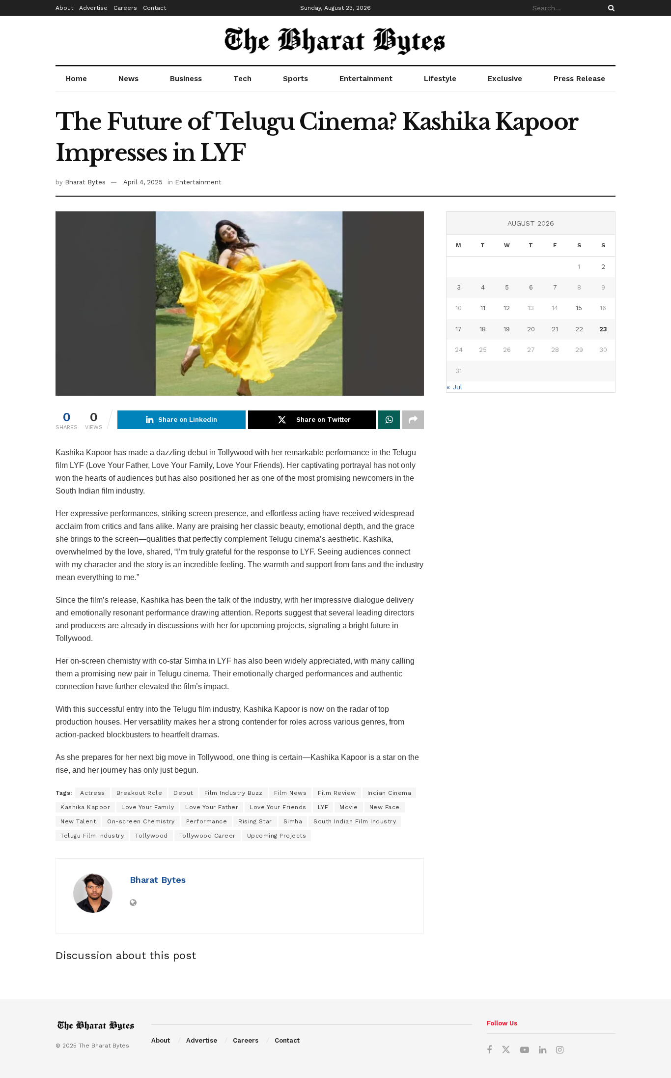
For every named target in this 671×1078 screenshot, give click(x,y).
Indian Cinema (389, 792)
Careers (125, 7)
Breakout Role (139, 792)
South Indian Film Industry (354, 821)
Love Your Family (147, 807)
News (128, 78)
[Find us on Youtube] (524, 1050)
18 (482, 329)
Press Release (579, 78)
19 (506, 329)
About (64, 7)
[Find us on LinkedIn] (542, 1050)
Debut (183, 792)
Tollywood (151, 835)
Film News (290, 792)
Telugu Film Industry (92, 835)
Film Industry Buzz (233, 792)
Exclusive (505, 78)
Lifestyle (440, 78)
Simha (293, 821)
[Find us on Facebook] (489, 1050)
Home (76, 78)
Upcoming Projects (277, 835)
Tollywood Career (207, 835)
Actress (92, 792)
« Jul (454, 387)
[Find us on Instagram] (559, 1050)
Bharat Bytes (85, 182)
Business (186, 78)
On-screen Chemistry (141, 821)
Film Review (337, 792)
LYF (323, 807)
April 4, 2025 (143, 182)
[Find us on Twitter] (506, 1050)
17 (458, 329)
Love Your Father (211, 807)
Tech (242, 78)
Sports (295, 78)
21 (555, 329)
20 (531, 329)
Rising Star (255, 821)
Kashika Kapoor (85, 807)
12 (506, 308)
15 (579, 308)
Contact (154, 7)
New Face (384, 807)
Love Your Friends (278, 807)
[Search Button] (609, 8)
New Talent (78, 821)
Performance (206, 821)
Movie (348, 807)
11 (482, 308)
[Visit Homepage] (336, 40)
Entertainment (365, 78)
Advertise (93, 7)
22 (579, 329)
